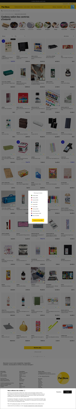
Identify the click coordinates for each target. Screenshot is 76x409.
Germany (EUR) (35, 208)
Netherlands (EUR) (36, 211)
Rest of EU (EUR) (36, 215)
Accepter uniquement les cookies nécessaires (33, 405)
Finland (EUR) (35, 202)
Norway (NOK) (35, 197)
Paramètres (58, 391)
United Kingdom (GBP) (37, 213)
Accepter (67, 391)
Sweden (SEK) (35, 195)
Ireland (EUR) (35, 204)
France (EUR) (35, 206)
